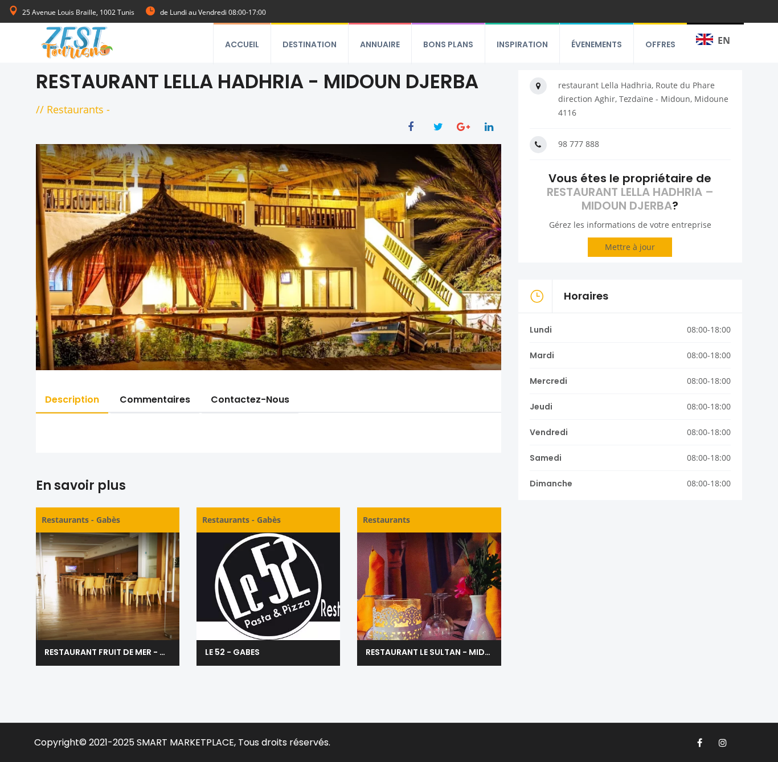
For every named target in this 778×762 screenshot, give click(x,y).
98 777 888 (578, 143)
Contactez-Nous (250, 399)
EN (724, 40)
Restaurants (75, 109)
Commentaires (155, 399)
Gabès (108, 519)
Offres (660, 44)
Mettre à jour (630, 246)
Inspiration (522, 44)
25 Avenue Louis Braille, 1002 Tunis (78, 12)
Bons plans (448, 44)
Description (72, 399)
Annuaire (380, 44)
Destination (309, 44)
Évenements (596, 44)
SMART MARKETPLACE (185, 742)
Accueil (242, 44)
